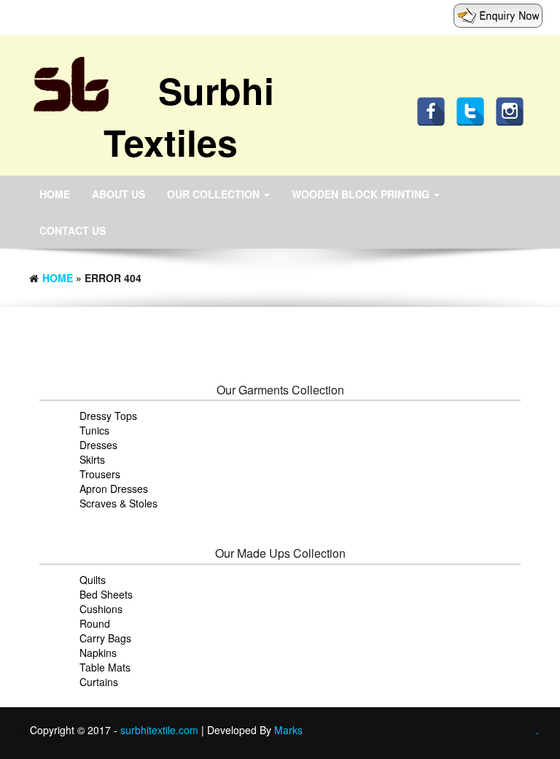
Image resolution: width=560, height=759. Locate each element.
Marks (288, 730)
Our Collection (214, 194)
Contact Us (72, 230)
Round (94, 623)
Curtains (98, 681)
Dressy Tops (108, 415)
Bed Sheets (106, 594)
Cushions (100, 609)
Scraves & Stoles (118, 503)
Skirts (92, 459)
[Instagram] (513, 110)
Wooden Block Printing (362, 194)
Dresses (98, 444)
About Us (118, 194)
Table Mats (105, 667)
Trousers (99, 474)
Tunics (94, 430)
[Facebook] (434, 110)
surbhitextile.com (160, 730)
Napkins (98, 652)
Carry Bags (105, 638)
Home (54, 194)
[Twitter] (474, 110)
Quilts (92, 579)
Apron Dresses (113, 488)
